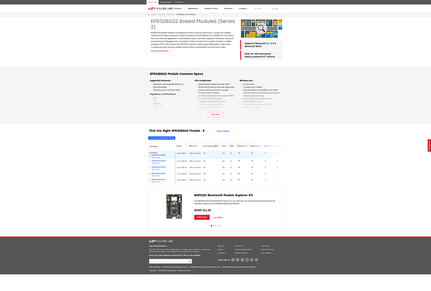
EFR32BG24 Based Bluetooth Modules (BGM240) (239, 267)
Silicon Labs (152, 2)
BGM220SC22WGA (159, 179)
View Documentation (159, 51)
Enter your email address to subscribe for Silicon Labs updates (174, 255)
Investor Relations (241, 253)
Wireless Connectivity (158, 14)
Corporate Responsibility (243, 249)
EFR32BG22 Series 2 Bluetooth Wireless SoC (205, 267)
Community (179, 2)
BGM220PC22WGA (159, 161)
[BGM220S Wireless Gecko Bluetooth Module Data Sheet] (150, 167)
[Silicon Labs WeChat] (251, 259)
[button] (429, 145)
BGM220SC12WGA (159, 167)
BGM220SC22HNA (159, 173)
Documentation (165, 2)
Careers (220, 249)
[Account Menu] (268, 9)
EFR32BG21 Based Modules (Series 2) (175, 267)
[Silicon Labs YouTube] (247, 259)
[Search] (282, 9)
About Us (221, 246)
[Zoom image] (261, 28)
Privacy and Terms (267, 249)
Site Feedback (266, 253)
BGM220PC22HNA (159, 155)
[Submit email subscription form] (189, 261)
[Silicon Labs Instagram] (237, 259)
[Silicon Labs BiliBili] (256, 259)
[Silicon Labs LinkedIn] (233, 259)
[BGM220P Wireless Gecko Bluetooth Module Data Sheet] (150, 155)
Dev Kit (157, 157)
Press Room (265, 246)
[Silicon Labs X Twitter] (242, 259)
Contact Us (239, 246)
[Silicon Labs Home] (149, 15)
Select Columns (223, 131)
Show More (215, 115)
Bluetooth (171, 14)
